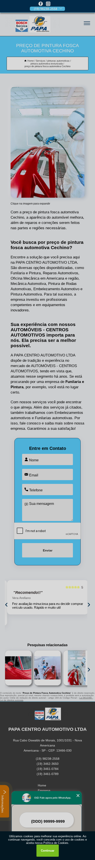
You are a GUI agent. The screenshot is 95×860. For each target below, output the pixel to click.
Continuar (47, 850)
